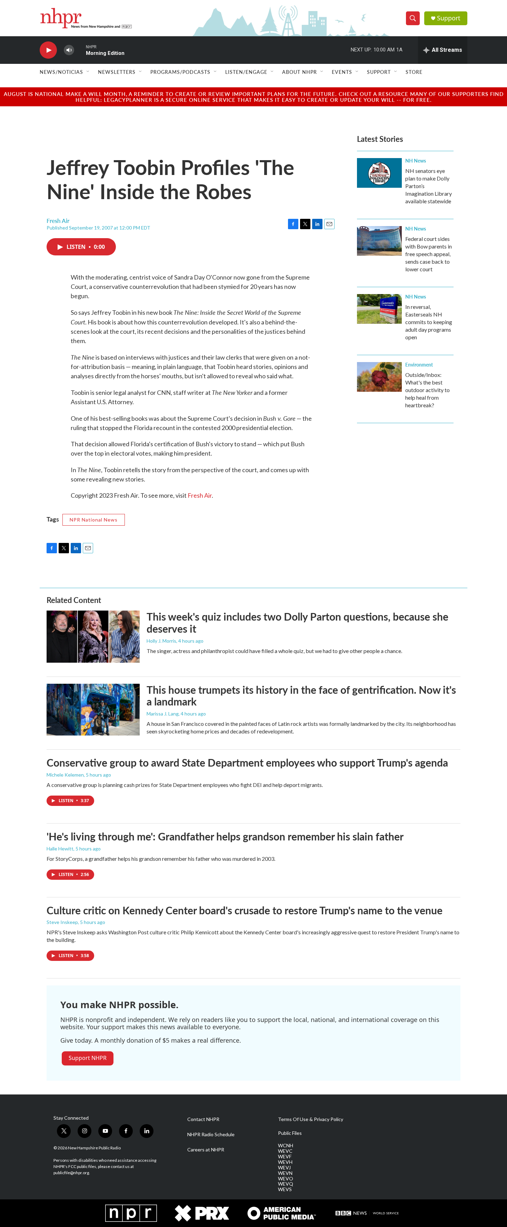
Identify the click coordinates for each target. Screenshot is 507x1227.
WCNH (285, 1145)
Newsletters (117, 71)
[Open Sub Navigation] (88, 72)
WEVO (285, 1178)
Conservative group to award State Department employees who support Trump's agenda (247, 762)
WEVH (285, 1162)
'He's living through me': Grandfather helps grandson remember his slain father (225, 836)
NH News (415, 160)
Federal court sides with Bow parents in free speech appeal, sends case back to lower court (428, 253)
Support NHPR (88, 1058)
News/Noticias (61, 71)
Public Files (290, 1133)
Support (448, 18)
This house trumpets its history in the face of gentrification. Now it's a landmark (301, 695)
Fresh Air (200, 495)
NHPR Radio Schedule (211, 1134)
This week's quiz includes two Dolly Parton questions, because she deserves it (297, 622)
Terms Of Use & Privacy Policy (310, 1119)
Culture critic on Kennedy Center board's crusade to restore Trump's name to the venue (245, 910)
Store (414, 71)
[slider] (80, 49)
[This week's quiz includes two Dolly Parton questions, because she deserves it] (93, 636)
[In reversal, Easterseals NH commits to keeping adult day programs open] (379, 309)
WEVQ (285, 1184)
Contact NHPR (203, 1119)
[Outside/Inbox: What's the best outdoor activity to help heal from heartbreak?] (379, 377)
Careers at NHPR (205, 1149)
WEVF (284, 1156)
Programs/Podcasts (180, 71)
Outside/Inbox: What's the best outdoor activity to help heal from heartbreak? (427, 389)
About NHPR (299, 71)
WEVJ (284, 1167)
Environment (419, 364)
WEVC (285, 1151)
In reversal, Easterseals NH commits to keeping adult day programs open (428, 321)
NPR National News (94, 520)
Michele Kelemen (65, 775)
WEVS (285, 1189)
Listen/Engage (246, 71)
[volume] (69, 50)
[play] (48, 50)
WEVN (285, 1173)
